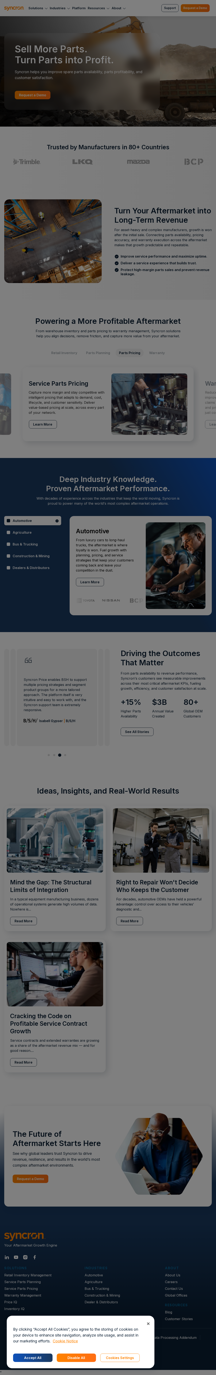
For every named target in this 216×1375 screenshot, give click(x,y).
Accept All (32, 1358)
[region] (80, 1342)
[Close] (148, 1323)
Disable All (76, 1358)
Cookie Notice (65, 1341)
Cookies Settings (120, 1358)
